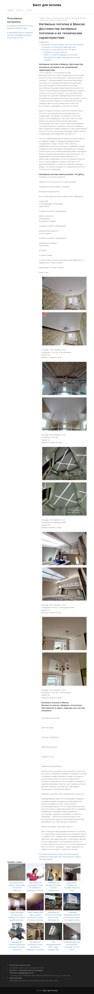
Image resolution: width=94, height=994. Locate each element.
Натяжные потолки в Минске (55, 52)
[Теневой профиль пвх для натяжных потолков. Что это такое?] (71, 939)
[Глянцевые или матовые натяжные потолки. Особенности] (53, 880)
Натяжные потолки (55, 854)
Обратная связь (16, 978)
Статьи (29, 10)
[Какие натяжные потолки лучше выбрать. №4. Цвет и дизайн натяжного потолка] (16, 910)
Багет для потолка (47, 5)
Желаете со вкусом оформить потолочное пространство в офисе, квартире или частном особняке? (62, 57)
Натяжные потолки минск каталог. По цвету (58, 50)
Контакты (13, 970)
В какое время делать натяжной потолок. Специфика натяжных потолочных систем (20, 35)
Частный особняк (46, 859)
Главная (10, 10)
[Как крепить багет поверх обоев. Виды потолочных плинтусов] (16, 880)
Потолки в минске (71, 854)
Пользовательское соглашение (31, 970)
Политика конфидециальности (21, 973)
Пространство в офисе (72, 857)
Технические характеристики (50, 857)
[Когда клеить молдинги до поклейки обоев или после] (71, 880)
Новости (19, 10)
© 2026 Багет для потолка (20, 965)
